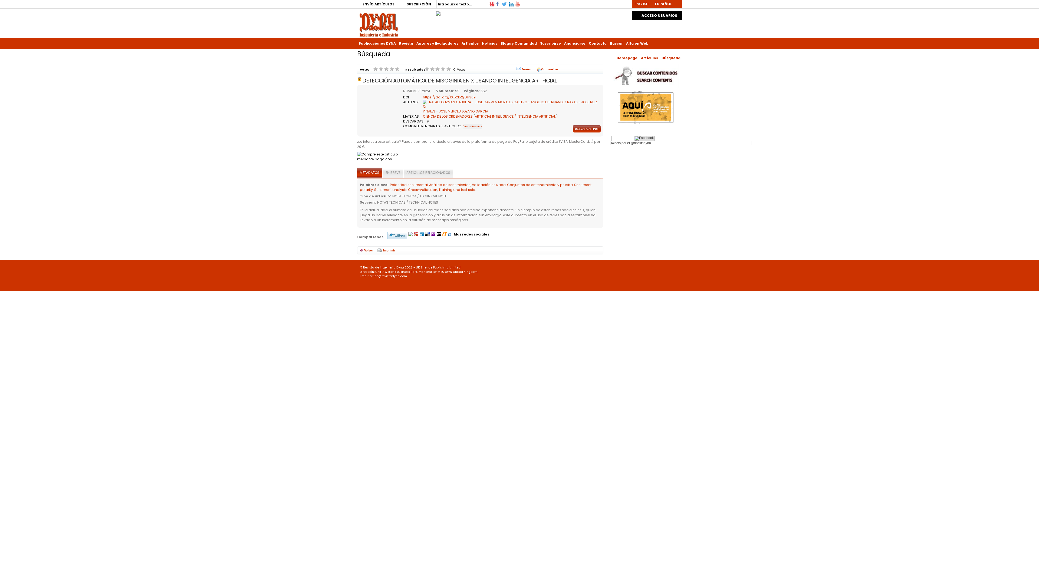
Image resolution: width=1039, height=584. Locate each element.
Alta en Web (637, 43)
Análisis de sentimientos (450, 184)
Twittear (399, 235)
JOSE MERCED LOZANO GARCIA (463, 111)
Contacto (598, 43)
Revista (406, 43)
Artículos (470, 43)
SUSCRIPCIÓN (419, 4)
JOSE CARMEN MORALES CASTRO (501, 102)
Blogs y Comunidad (519, 43)
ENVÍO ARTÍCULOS (378, 4)
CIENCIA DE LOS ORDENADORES (448, 116)
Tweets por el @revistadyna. (631, 143)
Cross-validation (422, 189)
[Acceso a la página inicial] (379, 24)
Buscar (616, 43)
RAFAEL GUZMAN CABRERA (450, 102)
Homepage (627, 58)
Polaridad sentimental (409, 184)
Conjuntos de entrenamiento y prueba (540, 184)
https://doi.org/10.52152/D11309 (449, 97)
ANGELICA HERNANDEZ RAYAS (554, 102)
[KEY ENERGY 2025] (438, 12)
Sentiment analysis (390, 189)
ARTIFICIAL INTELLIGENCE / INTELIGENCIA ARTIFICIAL (515, 116)
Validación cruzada (489, 184)
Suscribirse (550, 43)
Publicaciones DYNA (377, 43)
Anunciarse (575, 43)
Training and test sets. (457, 189)
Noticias (489, 43)
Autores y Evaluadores (437, 43)
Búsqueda (671, 58)
